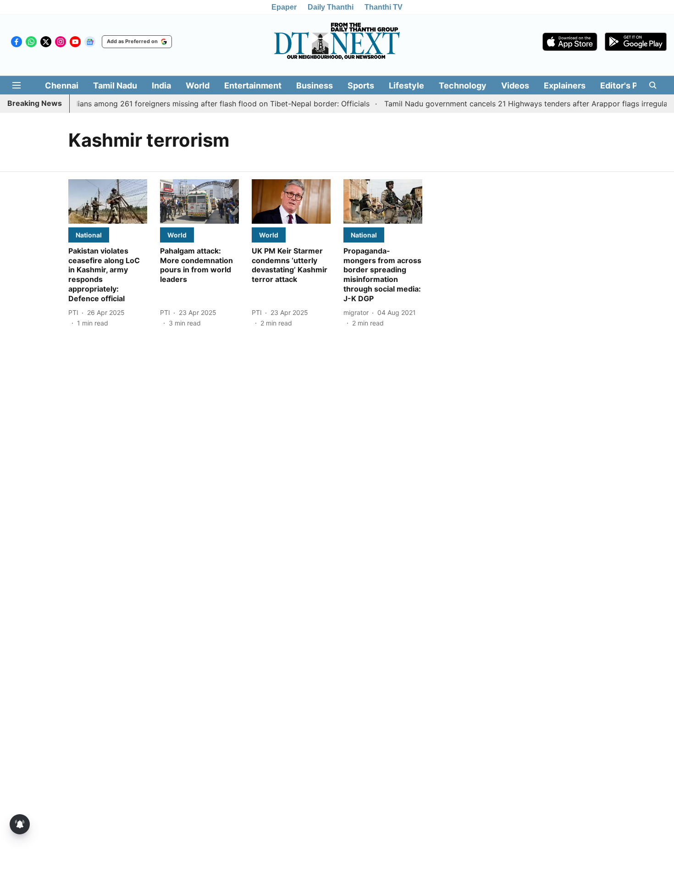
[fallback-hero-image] (107, 201)
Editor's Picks (627, 85)
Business (314, 85)
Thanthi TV (384, 7)
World (198, 85)
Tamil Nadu (115, 85)
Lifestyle (406, 85)
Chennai (61, 85)
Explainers (565, 85)
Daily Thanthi (331, 7)
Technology (462, 85)
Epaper (284, 7)
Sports (361, 85)
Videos (515, 85)
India (161, 85)
